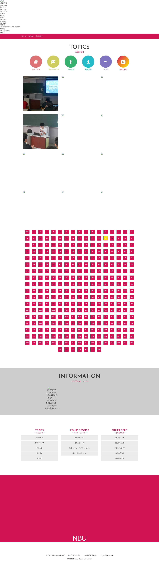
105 (47, 271)
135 (132, 277)
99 (118, 264)
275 (47, 336)
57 (66, 251)
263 (79, 330)
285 (112, 336)
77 (86, 258)
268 (112, 330)
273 (34, 336)
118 (132, 271)
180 (92, 297)
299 (92, 343)
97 (105, 264)
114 (106, 271)
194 (73, 303)
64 (112, 251)
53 (40, 251)
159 (67, 290)
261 (66, 330)
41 (73, 245)
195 (80, 303)
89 (53, 264)
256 (34, 330)
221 (27, 317)
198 (99, 303)
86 (34, 264)
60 (86, 251)
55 (53, 251)
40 (66, 245)
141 (60, 284)
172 (40, 297)
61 (92, 251)
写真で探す (3, 19)
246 (79, 323)
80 (106, 258)
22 (60, 238)
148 (106, 284)
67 (131, 251)
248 (92, 323)
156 (47, 290)
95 (92, 264)
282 (92, 336)
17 (27, 238)
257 (40, 330)
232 (99, 317)
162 (86, 290)
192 (60, 303)
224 (47, 317)
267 (105, 330)
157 (53, 290)
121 (40, 277)
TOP (22, 36)
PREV (27, 231)
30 (112, 238)
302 (112, 343)
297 (79, 343)
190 (47, 303)
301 (106, 343)
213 (86, 310)
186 (132, 297)
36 (40, 245)
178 (80, 297)
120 (34, 277)
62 (99, 251)
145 (86, 284)
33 (131, 238)
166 (112, 290)
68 (27, 258)
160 (73, 290)
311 (92, 349)
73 (60, 258)
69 (34, 258)
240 (40, 323)
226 (60, 317)
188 (34, 303)
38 (53, 245)
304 (125, 343)
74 (66, 258)
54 (47, 251)
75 (73, 258)
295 (66, 343)
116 (119, 271)
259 (53, 330)
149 (112, 284)
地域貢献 (2, 15)
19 (40, 238)
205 (34, 310)
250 (105, 323)
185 (125, 297)
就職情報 (2, 25)
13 (112, 231)
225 (53, 317)
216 (106, 310)
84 (131, 258)
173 (47, 297)
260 (60, 330)
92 (73, 264)
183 (112, 297)
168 (125, 290)
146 (92, 284)
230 (86, 317)
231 (93, 317)
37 (47, 245)
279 (73, 336)
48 (118, 245)
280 (79, 336)
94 (86, 264)
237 (132, 317)
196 (86, 303)
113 (99, 271)
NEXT (99, 349)
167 (119, 290)
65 (118, 251)
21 (53, 238)
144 (79, 284)
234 (112, 317)
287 (125, 336)
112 (92, 271)
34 (27, 245)
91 (66, 264)
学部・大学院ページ (5, 30)
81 (112, 258)
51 (27, 251)
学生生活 (2, 13)
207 (47, 310)
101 (132, 264)
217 (112, 310)
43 (86, 245)
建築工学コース (79, 443)
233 (106, 317)
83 (125, 258)
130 (99, 277)
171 (34, 297)
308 (73, 349)
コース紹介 (3, 21)
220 (131, 310)
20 (47, 238)
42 (79, 245)
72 (53, 258)
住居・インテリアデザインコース (79, 448)
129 (92, 277)
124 (60, 277)
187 (27, 303)
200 (112, 303)
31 (118, 238)
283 (99, 336)
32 (125, 238)
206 (40, 310)
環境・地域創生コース (79, 453)
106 (53, 271)
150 (119, 284)
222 (34, 317)
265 (92, 330)
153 (27, 290)
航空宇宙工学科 (120, 437)
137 (34, 284)
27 (92, 238)
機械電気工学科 (120, 443)
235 (119, 317)
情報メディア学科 (119, 448)
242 (53, 323)
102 (27, 271)
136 (27, 284)
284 (105, 336)
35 (34, 245)
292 (47, 343)
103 (34, 271)
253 (125, 323)
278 (66, 336)
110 (79, 271)
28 (99, 238)
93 (79, 264)
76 (79, 258)
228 (73, 317)
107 (60, 271)
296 (73, 343)
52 (34, 251)
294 (60, 343)
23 (66, 238)
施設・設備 (3, 23)
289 (27, 343)
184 (119, 297)
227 (66, 317)
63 (105, 251)
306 (60, 349)
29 (105, 238)
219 (125, 310)
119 (27, 277)
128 (86, 277)
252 (118, 323)
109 (73, 271)
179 (86, 297)
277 (60, 336)
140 (53, 284)
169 (132, 290)
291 (40, 343)
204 (27, 310)
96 (99, 264)
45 (99, 245)
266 (99, 330)
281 (86, 336)
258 (47, 330)
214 (92, 310)
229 (79, 317)
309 (79, 349)
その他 (1, 17)
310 (86, 349)
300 (99, 343)
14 (118, 231)
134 (125, 277)
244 (66, 323)
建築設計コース (79, 437)
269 (118, 330)
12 (105, 231)
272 (27, 336)
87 (40, 264)
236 (125, 317)
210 (66, 310)
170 (27, 297)
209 (60, 310)
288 (131, 336)
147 (99, 284)
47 (112, 245)
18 (34, 238)
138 (40, 284)
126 (73, 277)
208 (53, 310)
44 (92, 245)
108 (66, 271)
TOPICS (30, 36)
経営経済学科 (119, 453)
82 (118, 258)
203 (131, 303)
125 (67, 277)
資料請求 (2, 32)
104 (40, 271)
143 (73, 284)
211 (73, 310)
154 (34, 290)
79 (99, 258)
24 (73, 238)
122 (47, 277)
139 (47, 284)
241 (47, 323)
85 (27, 264)
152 (132, 284)
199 (106, 303)
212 (79, 310)
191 (53, 303)
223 (40, 317)
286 (118, 336)
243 (60, 323)
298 (86, 343)
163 (93, 290)
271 (132, 330)
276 (53, 336)
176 (67, 297)
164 (99, 290)
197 (93, 303)
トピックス (3, 8)
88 (47, 264)
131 (105, 277)
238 (27, 323)
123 (53, 277)
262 (73, 330)
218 (119, 310)
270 (125, 330)
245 (73, 323)
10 (92, 231)
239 (34, 323)
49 (125, 245)
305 (131, 343)
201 (119, 303)
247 (86, 323)
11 (99, 231)
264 (86, 330)
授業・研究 (3, 10)
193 (67, 303)
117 (125, 271)
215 (99, 310)
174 (53, 297)
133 (119, 277)
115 (112, 271)
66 (125, 251)
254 (131, 323)
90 (60, 264)
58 (73, 251)
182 (106, 297)
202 (125, 303)
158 (60, 290)
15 (125, 231)
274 (40, 336)
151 (125, 284)
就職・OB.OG (4, 11)
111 (86, 271)
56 (60, 251)
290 (34, 343)
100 (125, 264)
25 (79, 238)
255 (27, 330)
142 (66, 284)
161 (79, 290)
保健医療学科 (119, 458)
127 (80, 277)
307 (66, 349)
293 (53, 343)
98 (112, 264)
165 (106, 290)
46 (105, 245)
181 (99, 297)
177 (73, 297)
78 (92, 258)
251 (112, 323)
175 (60, 297)
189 (40, 303)
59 (79, 251)
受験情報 (2, 28)
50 (131, 245)
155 (40, 290)
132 (112, 277)
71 (46, 258)
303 (118, 343)
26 (86, 238)
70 (40, 258)
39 (60, 245)
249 (99, 323)
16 (131, 231)
